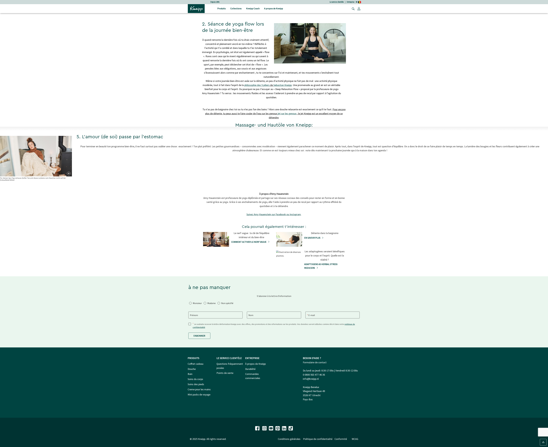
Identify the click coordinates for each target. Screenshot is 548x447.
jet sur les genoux (287, 113)
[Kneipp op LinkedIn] (284, 428)
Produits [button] (221, 8)
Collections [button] (236, 8)
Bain (190, 374)
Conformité (341, 439)
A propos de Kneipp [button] (273, 8)
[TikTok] (291, 428)
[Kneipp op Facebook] (257, 428)
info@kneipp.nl (311, 378)
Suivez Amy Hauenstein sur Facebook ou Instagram (273, 214)
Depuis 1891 (214, 2)
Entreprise (350, 2)
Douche (192, 369)
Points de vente (224, 373)
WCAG (355, 439)
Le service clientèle (337, 2)
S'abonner (199, 335)
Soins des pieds (196, 384)
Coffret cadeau (195, 363)
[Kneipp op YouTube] (271, 428)
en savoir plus (312, 237)
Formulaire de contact (315, 362)
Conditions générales (289, 439)
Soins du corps (195, 379)
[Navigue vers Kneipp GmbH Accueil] (196, 8)
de (271, 85)
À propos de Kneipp (255, 363)
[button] (358, 8)
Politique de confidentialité (317, 439)
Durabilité (250, 369)
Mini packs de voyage (199, 394)
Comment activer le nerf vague (249, 241)
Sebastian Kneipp (282, 85)
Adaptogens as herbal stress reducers (321, 266)
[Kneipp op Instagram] (264, 428)
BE (357, 2)
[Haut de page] (543, 442)
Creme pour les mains (199, 389)
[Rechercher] (352, 8)
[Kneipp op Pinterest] (277, 428)
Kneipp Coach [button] (253, 8)
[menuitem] (221, 8)
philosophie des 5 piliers (257, 85)
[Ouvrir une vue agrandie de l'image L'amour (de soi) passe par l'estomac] (68, 173)
